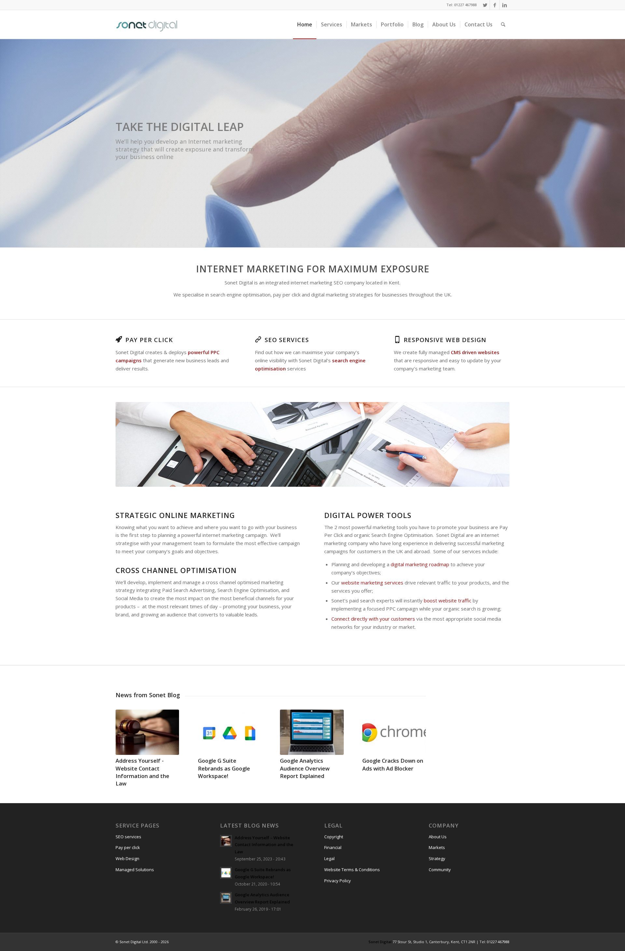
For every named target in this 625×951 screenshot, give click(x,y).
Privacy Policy (337, 881)
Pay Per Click (149, 340)
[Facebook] (494, 5)
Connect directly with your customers (373, 618)
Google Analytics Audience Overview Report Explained (304, 768)
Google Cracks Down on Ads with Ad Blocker (392, 764)
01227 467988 (498, 941)
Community (440, 869)
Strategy (437, 858)
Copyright (333, 837)
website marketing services (372, 582)
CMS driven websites (475, 352)
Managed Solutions (135, 869)
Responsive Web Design (445, 340)
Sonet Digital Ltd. (134, 941)
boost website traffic (447, 600)
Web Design (127, 858)
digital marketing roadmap (420, 564)
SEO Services (287, 340)
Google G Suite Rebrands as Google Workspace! (224, 768)
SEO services (128, 837)
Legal (329, 858)
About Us (438, 837)
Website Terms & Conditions (352, 869)
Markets (437, 847)
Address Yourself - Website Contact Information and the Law (142, 772)
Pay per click (128, 847)
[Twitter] (485, 5)
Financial (332, 847)
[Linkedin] (504, 5)
